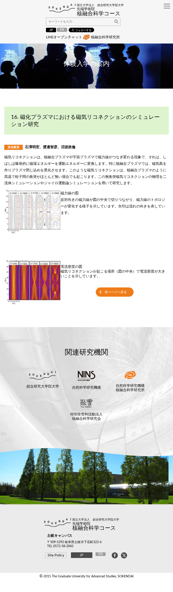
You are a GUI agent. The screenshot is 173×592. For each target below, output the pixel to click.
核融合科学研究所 (105, 37)
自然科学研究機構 (86, 387)
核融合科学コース (94, 528)
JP (51, 30)
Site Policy (56, 555)
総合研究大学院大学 (43, 386)
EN (62, 29)
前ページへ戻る (116, 292)
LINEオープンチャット (64, 37)
